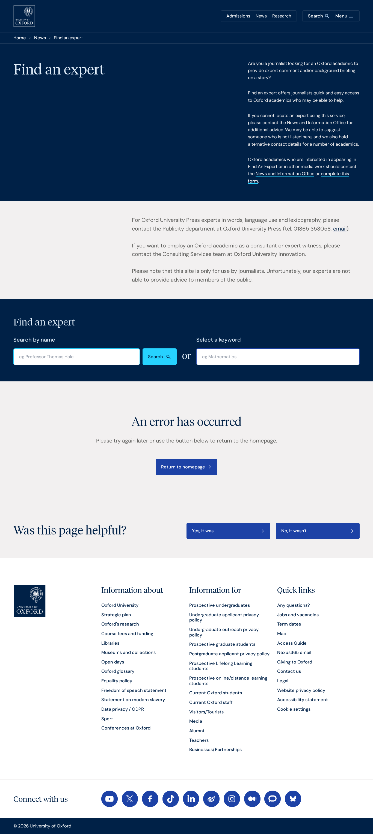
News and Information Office (285, 174)
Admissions (238, 16)
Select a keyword (218, 339)
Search (155, 357)
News (261, 16)
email (340, 228)
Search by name (34, 339)
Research (281, 16)
